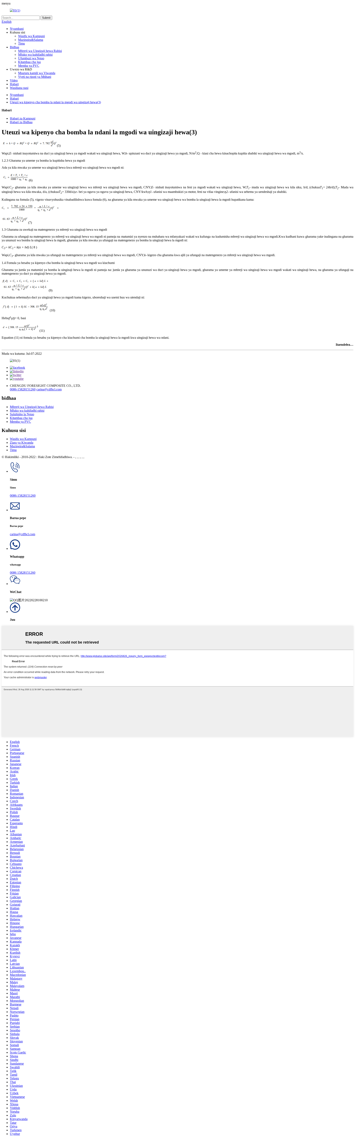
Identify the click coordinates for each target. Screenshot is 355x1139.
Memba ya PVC (28, 65)
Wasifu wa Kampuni (31, 36)
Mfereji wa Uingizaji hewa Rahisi (40, 51)
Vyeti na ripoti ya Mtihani (34, 76)
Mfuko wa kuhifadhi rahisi (35, 54)
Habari (14, 84)
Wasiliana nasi (19, 88)
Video (14, 80)
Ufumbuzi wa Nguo (31, 58)
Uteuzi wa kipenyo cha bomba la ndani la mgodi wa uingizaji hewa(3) (55, 102)
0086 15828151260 (22, 572)
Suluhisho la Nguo (22, 414)
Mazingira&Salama (30, 39)
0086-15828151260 (23, 389)
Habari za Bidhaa (21, 122)
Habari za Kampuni (22, 118)
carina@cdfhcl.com (49, 389)
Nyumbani (17, 28)
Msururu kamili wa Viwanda (36, 73)
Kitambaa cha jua (29, 62)
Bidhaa (14, 47)
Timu (21, 43)
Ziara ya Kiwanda (21, 442)
